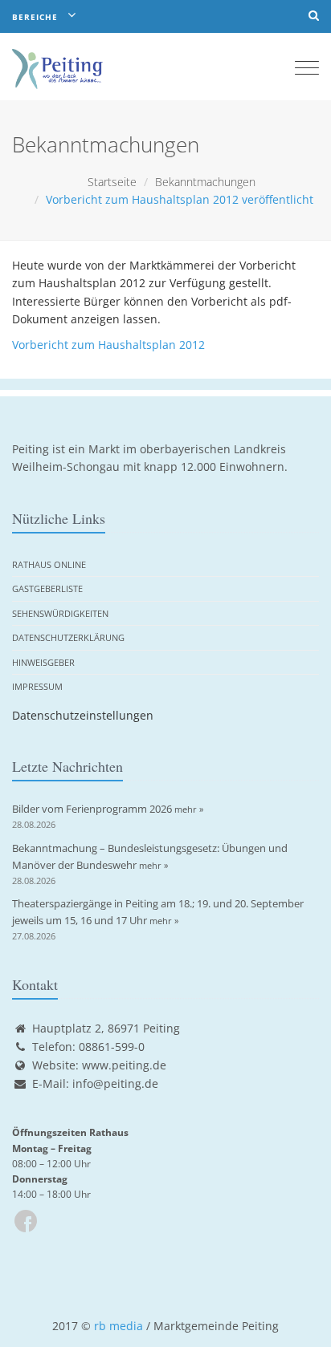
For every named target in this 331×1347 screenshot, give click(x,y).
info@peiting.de (115, 1083)
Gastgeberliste (47, 588)
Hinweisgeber (43, 662)
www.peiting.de (124, 1065)
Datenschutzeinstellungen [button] (82, 715)
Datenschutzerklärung (68, 637)
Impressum (37, 686)
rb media (118, 1325)
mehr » (188, 809)
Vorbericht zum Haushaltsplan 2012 (108, 344)
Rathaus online (49, 564)
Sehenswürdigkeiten (60, 613)
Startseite (112, 181)
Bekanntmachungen (205, 181)
